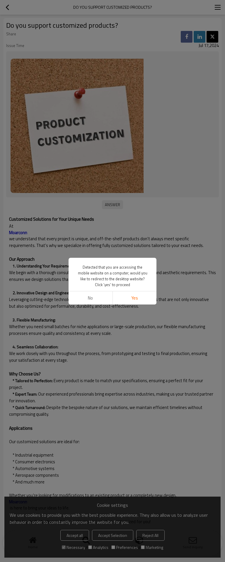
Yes (134, 298)
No (90, 298)
